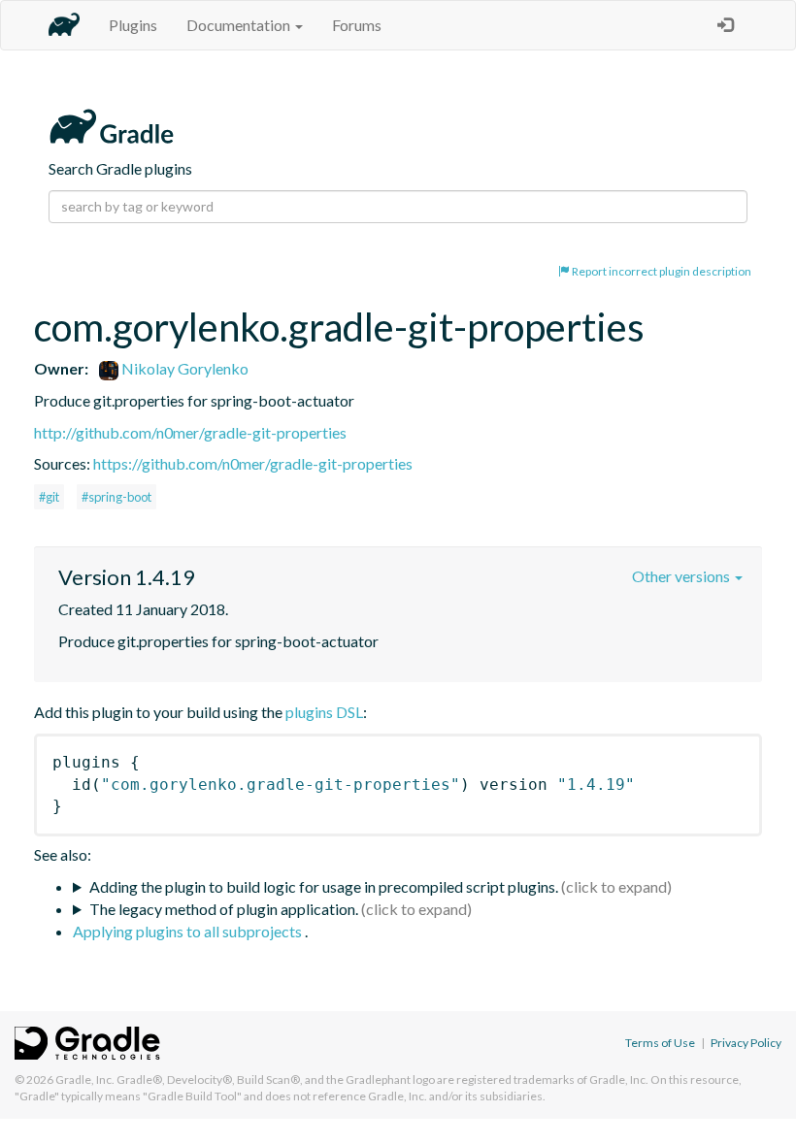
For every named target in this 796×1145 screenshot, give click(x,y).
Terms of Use (660, 1042)
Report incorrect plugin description (660, 271)
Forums (356, 25)
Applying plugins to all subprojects (189, 931)
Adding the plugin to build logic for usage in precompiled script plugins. (323, 886)
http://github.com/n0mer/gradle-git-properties (190, 432)
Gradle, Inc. (85, 1079)
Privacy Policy (746, 1042)
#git (49, 497)
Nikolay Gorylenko (183, 368)
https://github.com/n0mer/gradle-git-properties (253, 463)
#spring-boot (116, 497)
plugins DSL (324, 712)
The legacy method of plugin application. (223, 909)
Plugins (133, 25)
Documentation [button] (239, 25)
